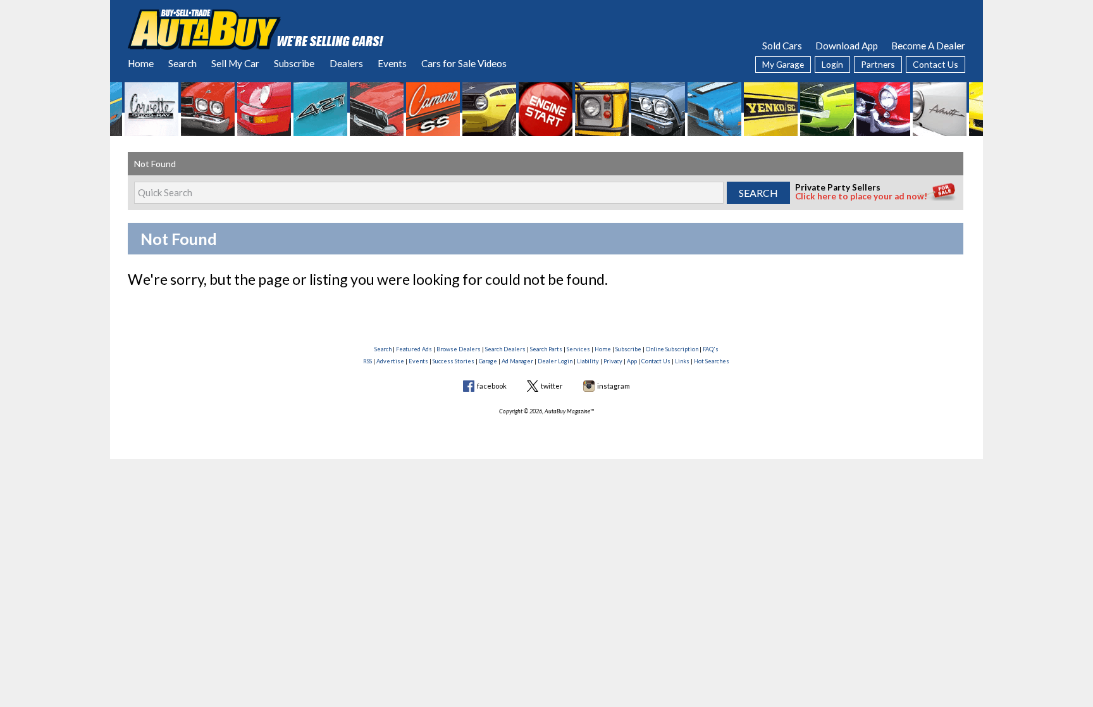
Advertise (390, 361)
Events (392, 63)
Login (832, 64)
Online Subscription (672, 349)
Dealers (346, 63)
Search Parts (546, 349)
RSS (367, 361)
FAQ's (711, 349)
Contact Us (935, 64)
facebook (492, 386)
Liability (588, 361)
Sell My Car (235, 63)
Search (182, 63)
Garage (488, 361)
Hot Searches (711, 361)
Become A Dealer (928, 45)
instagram (613, 386)
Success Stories (453, 361)
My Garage (783, 64)
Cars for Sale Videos (464, 63)
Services (578, 349)
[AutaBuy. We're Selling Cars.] (256, 28)
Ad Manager (517, 361)
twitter (552, 386)
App (632, 361)
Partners (878, 64)
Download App (846, 45)
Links (682, 361)
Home (141, 63)
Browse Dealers (458, 349)
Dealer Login (555, 361)
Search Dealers (505, 349)
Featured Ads (414, 349)
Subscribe (294, 63)
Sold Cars (782, 45)
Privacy (612, 361)
